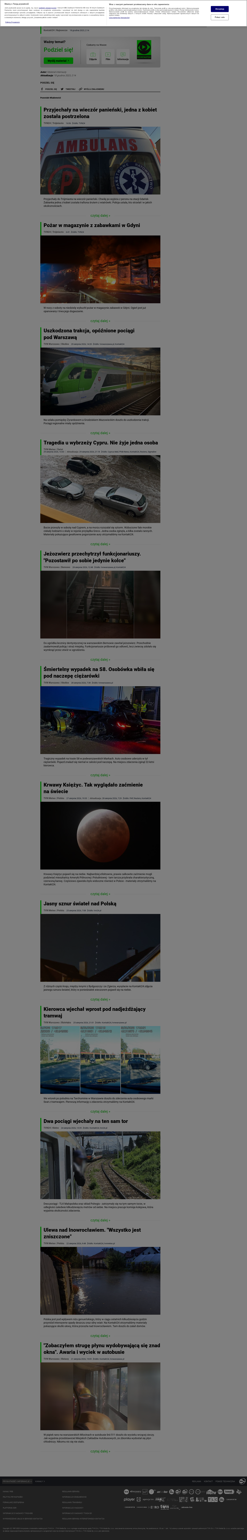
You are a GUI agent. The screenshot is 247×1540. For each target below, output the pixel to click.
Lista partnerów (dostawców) (119, 17)
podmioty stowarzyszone (47, 8)
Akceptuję (219, 9)
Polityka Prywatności (12, 22)
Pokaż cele (220, 17)
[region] (123, 13)
